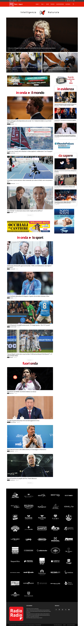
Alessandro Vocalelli (13, 326)
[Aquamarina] (29, 495)
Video (8, 212)
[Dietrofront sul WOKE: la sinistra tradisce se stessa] (30, 378)
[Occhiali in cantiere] (29, 550)
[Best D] (55, 495)
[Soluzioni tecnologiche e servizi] (15, 583)
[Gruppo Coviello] (29, 528)
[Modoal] (55, 539)
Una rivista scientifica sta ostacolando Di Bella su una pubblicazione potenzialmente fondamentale (65, 136)
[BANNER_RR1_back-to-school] (28, 233)
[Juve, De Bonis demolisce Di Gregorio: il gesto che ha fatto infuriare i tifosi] (30, 283)
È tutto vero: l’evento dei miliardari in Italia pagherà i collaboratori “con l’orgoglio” (30, 151)
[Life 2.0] (15, 539)
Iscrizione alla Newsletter (71, 624)
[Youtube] (74, 1)
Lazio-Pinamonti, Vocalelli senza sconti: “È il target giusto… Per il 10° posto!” (28, 325)
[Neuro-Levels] (15, 550)
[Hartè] (42, 528)
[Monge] (69, 539)
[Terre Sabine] (69, 583)
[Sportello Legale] (42, 583)
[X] (72, 1)
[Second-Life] (55, 572)
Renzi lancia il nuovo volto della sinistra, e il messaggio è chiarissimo (26, 449)
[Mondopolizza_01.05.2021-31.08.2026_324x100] (64, 149)
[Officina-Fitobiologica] (55, 550)
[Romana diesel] (15, 572)
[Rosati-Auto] (29, 572)
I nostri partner (60, 4)
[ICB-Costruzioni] (55, 528)
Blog (8, 393)
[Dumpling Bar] (69, 506)
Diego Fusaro (12, 393)
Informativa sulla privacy (58, 624)
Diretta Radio (15, 0)
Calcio (8, 326)
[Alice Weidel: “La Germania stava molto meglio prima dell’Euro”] (30, 197)
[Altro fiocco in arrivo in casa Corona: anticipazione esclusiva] (66, 163)
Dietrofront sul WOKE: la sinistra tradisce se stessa (21, 391)
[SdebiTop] (42, 572)
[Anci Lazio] (15, 495)
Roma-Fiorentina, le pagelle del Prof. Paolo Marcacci (22, 478)
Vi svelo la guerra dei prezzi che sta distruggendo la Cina (23, 420)
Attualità (9, 183)
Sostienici (67, 4)
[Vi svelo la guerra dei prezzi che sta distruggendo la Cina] (30, 407)
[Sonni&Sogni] (29, 583)
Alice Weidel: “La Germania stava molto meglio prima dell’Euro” (25, 211)
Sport (47, 4)
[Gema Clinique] (55, 517)
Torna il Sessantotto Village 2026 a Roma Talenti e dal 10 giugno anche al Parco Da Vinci (65, 202)
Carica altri (30, 215)
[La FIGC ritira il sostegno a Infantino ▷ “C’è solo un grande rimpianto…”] (24, 62)
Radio (37, 4)
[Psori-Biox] (42, 561)
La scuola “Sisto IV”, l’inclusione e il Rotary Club (65, 186)
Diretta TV (19, 0)
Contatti (64, 624)
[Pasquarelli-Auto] (15, 561)
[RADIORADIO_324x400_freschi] (64, 234)
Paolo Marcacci (12, 480)
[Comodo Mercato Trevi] (29, 506)
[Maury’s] (42, 539)
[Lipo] (29, 539)
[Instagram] (68, 1)
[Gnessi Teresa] (15, 528)
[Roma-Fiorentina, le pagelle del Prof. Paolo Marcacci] (30, 465)
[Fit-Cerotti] (15, 517)
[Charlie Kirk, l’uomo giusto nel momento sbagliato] (66, 113)
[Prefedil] (29, 561)
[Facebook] (66, 1)
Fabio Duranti (13, 183)
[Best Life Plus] (15, 506)
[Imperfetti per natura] (69, 528)
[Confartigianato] (42, 506)
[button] (73, 4)
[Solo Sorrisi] (69, 572)
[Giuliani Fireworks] (69, 517)
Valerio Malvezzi (13, 422)
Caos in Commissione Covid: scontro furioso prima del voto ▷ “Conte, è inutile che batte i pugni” (65, 104)
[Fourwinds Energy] (42, 517)
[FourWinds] (29, 517)
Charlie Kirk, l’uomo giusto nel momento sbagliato (65, 120)
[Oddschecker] (42, 550)
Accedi (10, 0)
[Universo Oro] (15, 594)
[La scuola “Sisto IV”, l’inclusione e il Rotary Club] (66, 179)
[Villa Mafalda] (29, 594)
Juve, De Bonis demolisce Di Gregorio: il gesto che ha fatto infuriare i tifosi (28, 296)
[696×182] (28, 87)
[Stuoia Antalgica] (55, 583)
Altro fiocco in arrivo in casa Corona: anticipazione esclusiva (65, 171)
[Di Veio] (55, 506)
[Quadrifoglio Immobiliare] (55, 561)
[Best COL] (42, 495)
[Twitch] (70, 1)
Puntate (52, 4)
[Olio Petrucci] (69, 550)
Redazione (11, 212)
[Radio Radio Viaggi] (69, 561)
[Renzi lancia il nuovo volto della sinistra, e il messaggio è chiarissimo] (30, 436)
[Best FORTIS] (69, 495)
